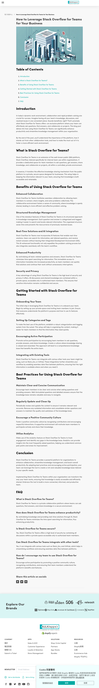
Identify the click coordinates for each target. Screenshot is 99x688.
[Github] (28, 684)
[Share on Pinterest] (25, 581)
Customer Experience (36, 646)
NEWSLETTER (10, 669)
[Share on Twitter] (21, 581)
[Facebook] (6, 684)
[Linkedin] (19, 684)
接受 (66, 683)
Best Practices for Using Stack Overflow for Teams (39, 93)
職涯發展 (8, 646)
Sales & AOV (32, 643)
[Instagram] (10, 684)
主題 (76, 643)
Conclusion (24, 97)
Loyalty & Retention (35, 650)
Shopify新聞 (78, 646)
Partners (54, 646)
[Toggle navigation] (3, 2)
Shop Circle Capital (58, 643)
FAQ (21, 101)
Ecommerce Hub (80, 653)
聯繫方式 (8, 650)
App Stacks (55, 650)
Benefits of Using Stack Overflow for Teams (37, 84)
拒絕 (85, 683)
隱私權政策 (80, 677)
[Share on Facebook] (17, 581)
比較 (76, 650)
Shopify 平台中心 (80, 656)
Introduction (24, 76)
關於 (6, 643)
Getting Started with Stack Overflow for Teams (38, 89)
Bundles (54, 653)
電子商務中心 (9, 14)
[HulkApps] (73, 2)
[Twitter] (14, 684)
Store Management (35, 653)
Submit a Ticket (11, 653)
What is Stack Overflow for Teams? (33, 80)
